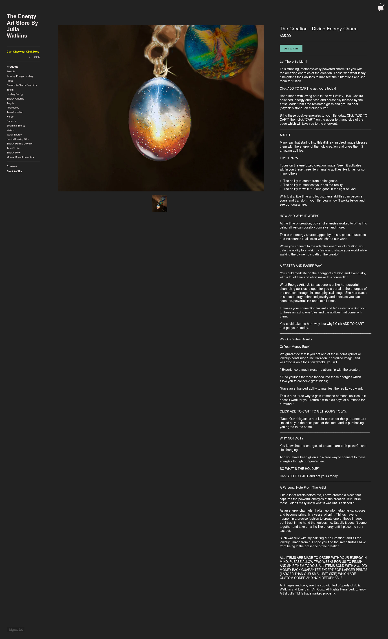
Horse (10, 116)
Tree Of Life (13, 148)
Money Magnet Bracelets (20, 157)
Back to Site (14, 171)
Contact (12, 166)
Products (12, 66)
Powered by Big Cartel (15, 629)
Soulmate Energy (16, 125)
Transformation (15, 112)
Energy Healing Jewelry (20, 143)
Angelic (11, 103)
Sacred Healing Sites (18, 139)
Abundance (13, 107)
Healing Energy (15, 94)
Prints (10, 80)
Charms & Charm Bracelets (22, 85)
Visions (11, 130)
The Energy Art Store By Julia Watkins (22, 26)
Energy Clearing (15, 98)
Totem (10, 89)
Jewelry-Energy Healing (20, 76)
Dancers (11, 121)
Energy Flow (13, 152)
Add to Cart (291, 48)
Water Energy (14, 134)
